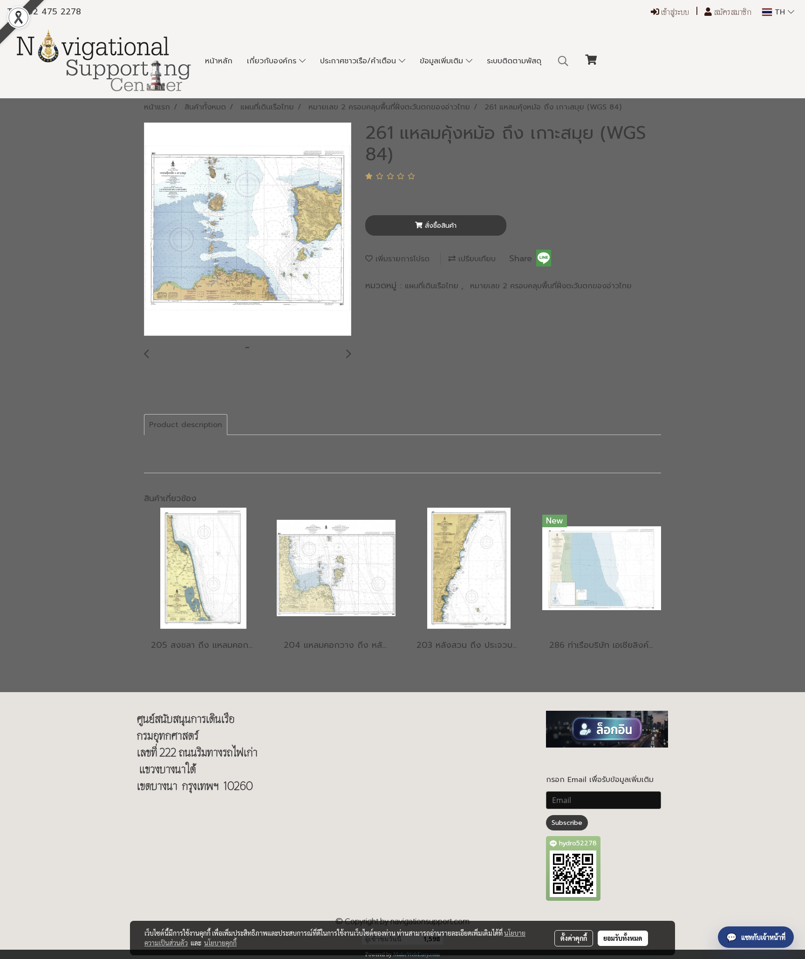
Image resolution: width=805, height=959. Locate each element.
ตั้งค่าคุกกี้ (573, 938)
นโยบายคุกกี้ (220, 943)
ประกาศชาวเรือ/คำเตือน (359, 61)
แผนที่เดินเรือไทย (433, 286)
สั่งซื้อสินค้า (440, 226)
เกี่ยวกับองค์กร (273, 61)
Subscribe (567, 823)
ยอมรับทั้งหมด (622, 938)
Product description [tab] (185, 424)
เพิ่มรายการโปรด (401, 259)
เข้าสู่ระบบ (674, 12)
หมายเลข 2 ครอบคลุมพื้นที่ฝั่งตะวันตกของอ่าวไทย (551, 286)
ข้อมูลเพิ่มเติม (443, 61)
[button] (563, 61)
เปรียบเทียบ (476, 259)
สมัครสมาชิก (731, 12)
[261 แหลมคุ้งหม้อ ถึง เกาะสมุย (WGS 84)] (247, 229)
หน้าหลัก (218, 61)
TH (780, 12)
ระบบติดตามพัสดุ (514, 61)
